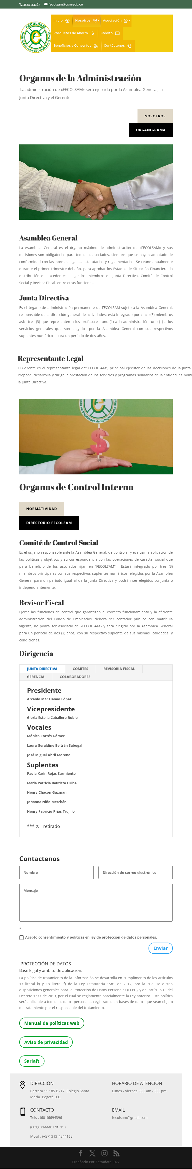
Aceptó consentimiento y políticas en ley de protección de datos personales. (91, 937)
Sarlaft (32, 1061)
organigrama (151, 129)
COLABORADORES (75, 676)
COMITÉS (80, 668)
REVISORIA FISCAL (119, 668)
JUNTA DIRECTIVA (42, 668)
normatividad (41, 508)
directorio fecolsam (49, 522)
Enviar (161, 948)
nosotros (155, 116)
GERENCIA (35, 676)
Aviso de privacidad (46, 1042)
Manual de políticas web (51, 1023)
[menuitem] (62, 21)
